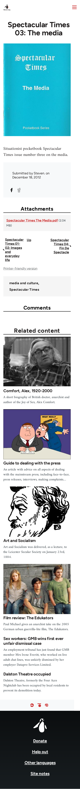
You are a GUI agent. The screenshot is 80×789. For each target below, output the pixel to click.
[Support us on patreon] (39, 705)
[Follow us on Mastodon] (46, 705)
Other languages (40, 762)
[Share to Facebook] (12, 190)
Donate (40, 740)
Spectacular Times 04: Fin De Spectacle (59, 246)
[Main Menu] (74, 7)
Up (29, 240)
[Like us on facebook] (32, 705)
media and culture (23, 283)
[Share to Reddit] (19, 190)
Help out (40, 751)
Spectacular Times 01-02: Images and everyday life (14, 250)
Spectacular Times (24, 290)
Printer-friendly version (20, 268)
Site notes (40, 773)
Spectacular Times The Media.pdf (32, 220)
